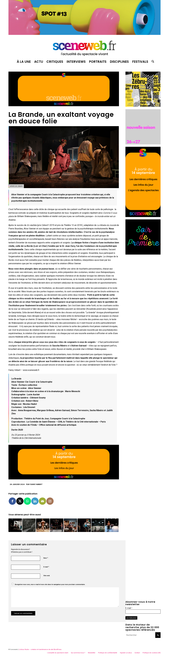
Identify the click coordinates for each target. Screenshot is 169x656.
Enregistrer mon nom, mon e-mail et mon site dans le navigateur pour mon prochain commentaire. (50, 584)
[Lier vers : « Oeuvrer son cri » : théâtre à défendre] (84, 525)
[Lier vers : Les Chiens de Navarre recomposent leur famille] (43, 525)
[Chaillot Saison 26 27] (143, 143)
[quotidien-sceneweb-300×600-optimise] (143, 216)
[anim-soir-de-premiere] (143, 254)
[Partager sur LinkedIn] (35, 501)
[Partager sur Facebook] (12, 501)
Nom (45, 558)
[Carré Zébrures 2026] (143, 106)
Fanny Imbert (36, 484)
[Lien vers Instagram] (50, 501)
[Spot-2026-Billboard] (84, 34)
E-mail (46, 567)
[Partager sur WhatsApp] (27, 501)
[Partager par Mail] (42, 501)
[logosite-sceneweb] (84, 47)
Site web (46, 575)
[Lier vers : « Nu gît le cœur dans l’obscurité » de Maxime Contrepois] (29, 525)
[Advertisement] (143, 296)
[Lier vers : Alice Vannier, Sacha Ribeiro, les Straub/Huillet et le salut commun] (15, 525)
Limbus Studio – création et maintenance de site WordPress (40, 649)
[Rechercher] (152, 61)
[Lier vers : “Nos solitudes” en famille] (70, 525)
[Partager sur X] (20, 501)
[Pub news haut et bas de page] (63, 105)
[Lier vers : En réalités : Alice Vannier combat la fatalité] (112, 525)
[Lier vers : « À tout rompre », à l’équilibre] (56, 525)
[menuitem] (23, 61)
